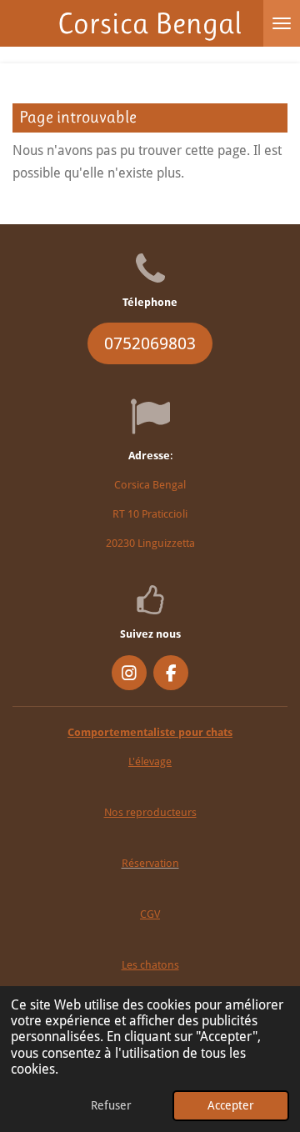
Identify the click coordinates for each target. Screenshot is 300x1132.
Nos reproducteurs (150, 812)
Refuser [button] (111, 1105)
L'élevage (150, 761)
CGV (150, 914)
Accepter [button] (231, 1105)
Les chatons (150, 965)
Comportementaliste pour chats (150, 732)
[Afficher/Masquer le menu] (281, 23)
